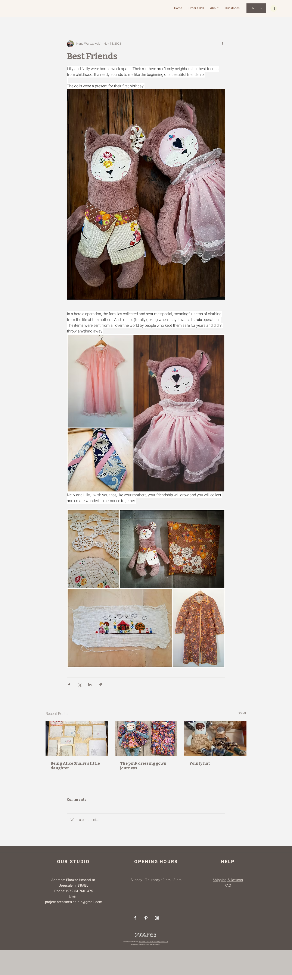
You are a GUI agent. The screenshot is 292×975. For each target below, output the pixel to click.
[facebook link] (135, 918)
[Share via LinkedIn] (90, 685)
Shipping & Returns (228, 880)
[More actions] (222, 43)
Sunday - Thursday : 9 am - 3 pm (156, 880)
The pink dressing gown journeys (143, 765)
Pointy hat (199, 763)
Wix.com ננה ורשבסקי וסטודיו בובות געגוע (153, 942)
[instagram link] (156, 918)
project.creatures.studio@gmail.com (73, 902)
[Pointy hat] (215, 738)
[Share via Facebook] (69, 685)
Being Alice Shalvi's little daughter (75, 765)
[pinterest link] (146, 918)
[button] (273, 8)
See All (242, 713)
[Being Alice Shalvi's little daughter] (77, 738)
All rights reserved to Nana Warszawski (145, 944)
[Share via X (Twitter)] (79, 685)
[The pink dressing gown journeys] (146, 738)
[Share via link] (100, 685)
